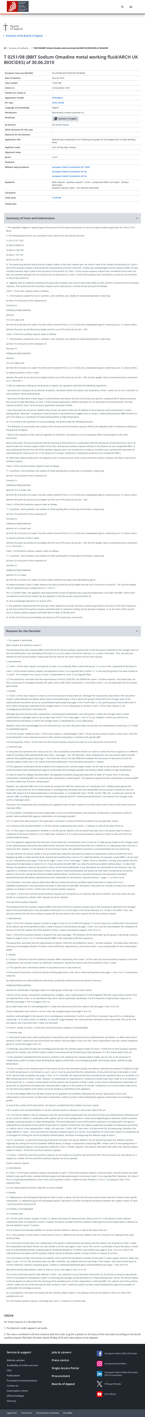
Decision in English (67, 118)
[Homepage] (5, 48)
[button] (72, 218)
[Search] (122, 6)
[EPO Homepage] (18, 7)
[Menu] (130, 6)
